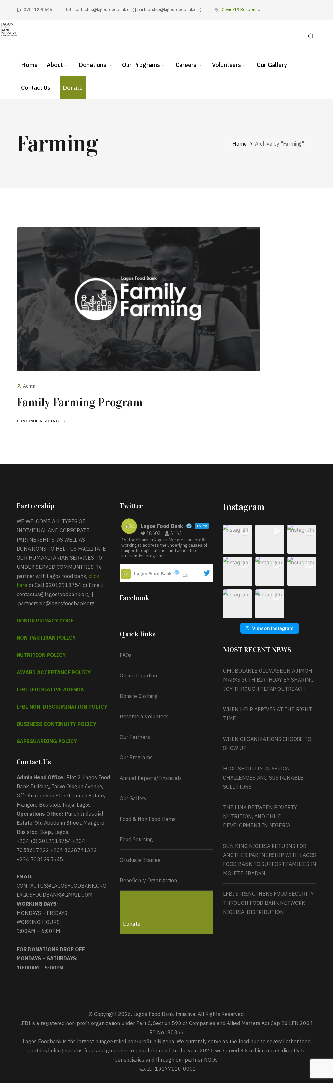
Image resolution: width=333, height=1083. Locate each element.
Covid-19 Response (241, 9)
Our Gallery (133, 798)
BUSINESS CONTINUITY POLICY (56, 724)
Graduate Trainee (140, 860)
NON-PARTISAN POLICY (46, 638)
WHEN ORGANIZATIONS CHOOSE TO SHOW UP (267, 743)
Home (240, 143)
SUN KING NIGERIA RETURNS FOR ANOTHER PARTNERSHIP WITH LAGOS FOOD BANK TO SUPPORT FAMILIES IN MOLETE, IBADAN (269, 859)
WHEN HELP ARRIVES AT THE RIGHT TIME (267, 714)
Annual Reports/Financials (151, 778)
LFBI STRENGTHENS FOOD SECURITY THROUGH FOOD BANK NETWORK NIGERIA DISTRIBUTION (268, 902)
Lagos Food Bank (153, 574)
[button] (237, 539)
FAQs (126, 655)
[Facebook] (274, 10)
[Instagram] (294, 10)
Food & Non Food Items (148, 819)
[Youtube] (304, 10)
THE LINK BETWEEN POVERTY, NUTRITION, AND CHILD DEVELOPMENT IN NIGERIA (260, 816)
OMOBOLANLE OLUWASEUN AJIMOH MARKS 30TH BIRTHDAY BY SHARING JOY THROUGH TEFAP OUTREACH (268, 679)
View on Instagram (273, 628)
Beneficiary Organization (148, 880)
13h (187, 575)
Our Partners (135, 737)
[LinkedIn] (314, 10)
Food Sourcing (136, 839)
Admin (29, 386)
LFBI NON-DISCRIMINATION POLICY (62, 706)
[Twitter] (284, 10)
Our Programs (136, 757)
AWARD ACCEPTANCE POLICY (54, 672)
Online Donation (138, 675)
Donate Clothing (139, 696)
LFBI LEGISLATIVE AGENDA (50, 689)
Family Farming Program (80, 402)
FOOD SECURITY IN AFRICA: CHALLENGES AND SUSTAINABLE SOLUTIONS (263, 777)
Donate (131, 923)
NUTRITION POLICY (41, 655)
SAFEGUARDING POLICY (47, 741)
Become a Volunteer (144, 716)
